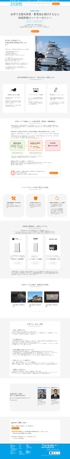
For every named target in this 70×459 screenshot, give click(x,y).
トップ (27, 449)
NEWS (20, 445)
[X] (58, 453)
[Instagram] (53, 453)
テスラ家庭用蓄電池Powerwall (14, 448)
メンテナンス (12, 450)
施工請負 (11, 451)
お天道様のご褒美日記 (22, 454)
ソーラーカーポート (13, 449)
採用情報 (27, 446)
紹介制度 (20, 448)
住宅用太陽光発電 (12, 445)
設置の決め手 (21, 452)
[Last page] (44, 311)
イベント (20, 447)
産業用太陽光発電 (12, 446)
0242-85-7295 (14, 400)
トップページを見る (18, 438)
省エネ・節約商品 (12, 452)
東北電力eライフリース (13, 453)
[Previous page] (28, 311)
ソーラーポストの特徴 (29, 447)
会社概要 (27, 445)
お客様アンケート (21, 453)
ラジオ (20, 446)
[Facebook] (56, 453)
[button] (48, 4)
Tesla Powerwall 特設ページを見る (22, 433)
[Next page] (41, 311)
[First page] (26, 311)
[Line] (51, 453)
